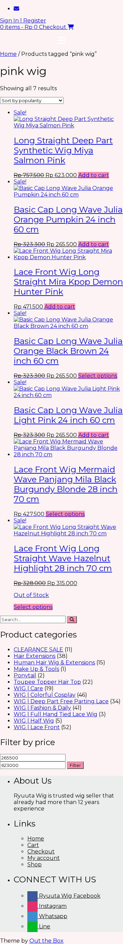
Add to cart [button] (93, 175)
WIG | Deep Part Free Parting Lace (61, 701)
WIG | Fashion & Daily (42, 708)
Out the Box (46, 941)
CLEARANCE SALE (38, 649)
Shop (34, 864)
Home (8, 54)
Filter (75, 765)
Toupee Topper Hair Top (47, 682)
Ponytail (25, 675)
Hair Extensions (34, 656)
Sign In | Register (23, 20)
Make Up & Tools (36, 669)
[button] (61, 40)
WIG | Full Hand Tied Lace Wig (55, 714)
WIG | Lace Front (37, 727)
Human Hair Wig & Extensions (54, 662)
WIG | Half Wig (34, 721)
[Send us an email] (16, 8)
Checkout (41, 851)
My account (43, 858)
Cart (33, 845)
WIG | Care (28, 688)
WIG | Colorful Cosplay (45, 695)
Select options (97, 376)
